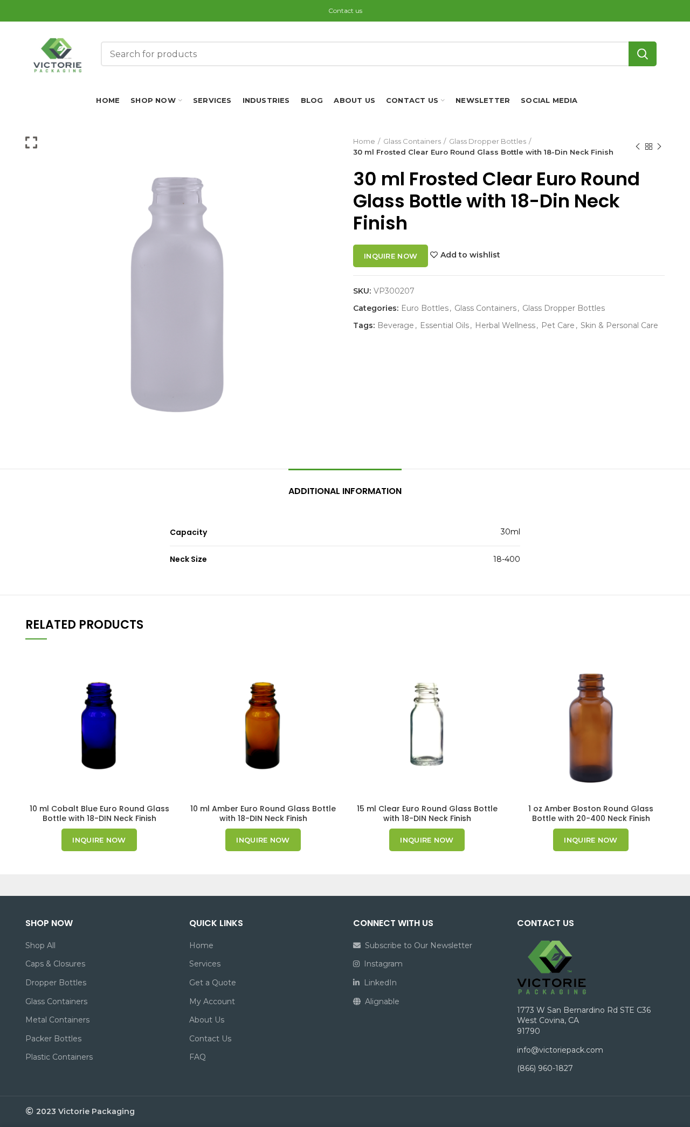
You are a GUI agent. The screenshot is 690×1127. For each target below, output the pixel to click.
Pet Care (558, 325)
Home (364, 141)
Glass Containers (412, 141)
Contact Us (210, 1038)
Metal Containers (57, 1020)
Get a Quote (212, 982)
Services (204, 964)
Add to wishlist (470, 255)
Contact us (345, 10)
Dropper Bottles (55, 982)
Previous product (637, 146)
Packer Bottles (53, 1038)
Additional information (345, 491)
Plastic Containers (59, 1057)
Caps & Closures (55, 964)
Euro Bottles (424, 308)
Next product (659, 146)
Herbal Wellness (505, 325)
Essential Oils (444, 325)
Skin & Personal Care (619, 325)
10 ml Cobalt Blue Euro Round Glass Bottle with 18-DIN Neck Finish (99, 813)
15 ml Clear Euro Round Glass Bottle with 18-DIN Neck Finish (427, 813)
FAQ (197, 1057)
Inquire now (390, 256)
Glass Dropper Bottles (487, 141)
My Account (212, 1001)
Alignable (380, 1001)
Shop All (40, 945)
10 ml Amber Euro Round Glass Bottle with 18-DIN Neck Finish (263, 813)
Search (643, 53)
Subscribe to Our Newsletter (416, 945)
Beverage (395, 325)
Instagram (381, 964)
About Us (206, 1020)
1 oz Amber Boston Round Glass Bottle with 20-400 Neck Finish (590, 813)
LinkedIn (378, 982)
